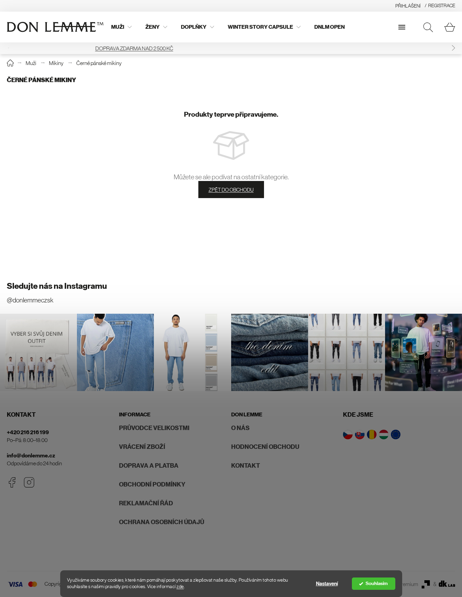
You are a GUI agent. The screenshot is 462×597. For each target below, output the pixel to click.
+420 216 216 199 (28, 432)
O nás (240, 428)
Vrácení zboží (142, 447)
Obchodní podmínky (152, 484)
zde (180, 586)
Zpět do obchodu (231, 190)
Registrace (441, 5)
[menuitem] (121, 27)
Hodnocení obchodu (265, 447)
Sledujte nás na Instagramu (57, 286)
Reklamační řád (146, 503)
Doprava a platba (149, 465)
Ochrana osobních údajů (161, 522)
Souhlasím (377, 583)
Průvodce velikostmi (154, 428)
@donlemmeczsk (30, 300)
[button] (453, 48)
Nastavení (327, 584)
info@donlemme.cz (31, 455)
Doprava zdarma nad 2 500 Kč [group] (231, 48)
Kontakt (245, 465)
